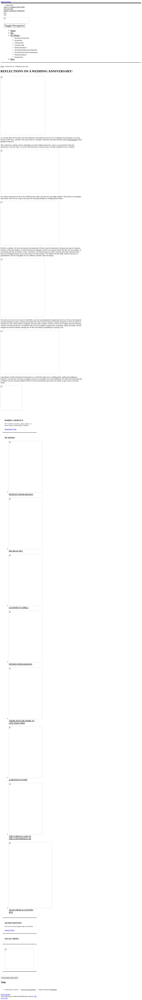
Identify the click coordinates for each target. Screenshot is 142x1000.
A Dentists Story (18, 779)
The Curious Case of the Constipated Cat (20, 837)
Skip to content (6, 2)
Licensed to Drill (18, 607)
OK (35, 996)
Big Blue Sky (16, 551)
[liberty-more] (19, 968)
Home (2, 66)
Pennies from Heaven (20, 664)
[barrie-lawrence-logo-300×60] (16, 23)
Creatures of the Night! (14, 7)
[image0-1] (30, 908)
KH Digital (53, 989)
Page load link (5, 994)
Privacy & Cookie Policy (28, 989)
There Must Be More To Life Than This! (21, 721)
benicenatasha (72, 140)
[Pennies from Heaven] (26, 662)
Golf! (8, 9)
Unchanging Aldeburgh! (14, 11)
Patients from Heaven (21, 494)
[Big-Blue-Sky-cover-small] (26, 549)
